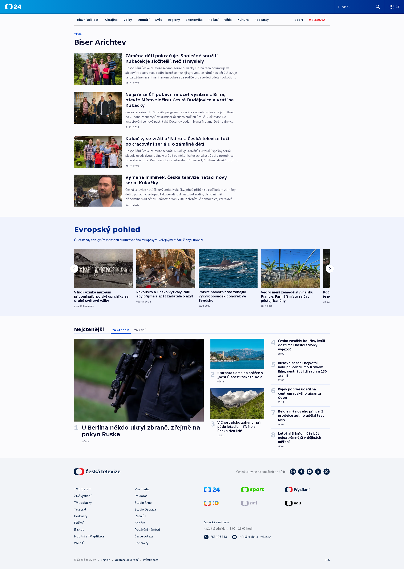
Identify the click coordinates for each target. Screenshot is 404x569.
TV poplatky (83, 502)
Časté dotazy (144, 536)
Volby (128, 19)
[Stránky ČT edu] (293, 503)
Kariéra (140, 523)
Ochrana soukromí (126, 560)
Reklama (141, 496)
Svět (158, 19)
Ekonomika (194, 19)
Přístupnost (150, 560)
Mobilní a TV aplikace (89, 536)
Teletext (80, 509)
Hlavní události (88, 19)
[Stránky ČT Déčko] (211, 503)
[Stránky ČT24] (212, 489)
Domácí (143, 19)
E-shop (79, 529)
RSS (327, 560)
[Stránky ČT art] (249, 503)
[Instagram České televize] (293, 471)
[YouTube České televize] (309, 471)
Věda (228, 19)
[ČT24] (13, 6)
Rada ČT (140, 516)
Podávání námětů (147, 529)
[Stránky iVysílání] (297, 489)
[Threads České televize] (326, 471)
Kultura (243, 19)
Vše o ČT (80, 543)
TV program (82, 489)
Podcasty (262, 19)
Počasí (213, 19)
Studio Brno (143, 502)
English (105, 560)
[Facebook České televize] (301, 471)
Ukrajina (111, 19)
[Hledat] (378, 6)
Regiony (174, 19)
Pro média (142, 489)
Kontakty (141, 543)
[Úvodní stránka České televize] (97, 471)
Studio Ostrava (145, 509)
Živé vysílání (82, 496)
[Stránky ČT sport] (252, 489)
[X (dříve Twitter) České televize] (318, 471)
